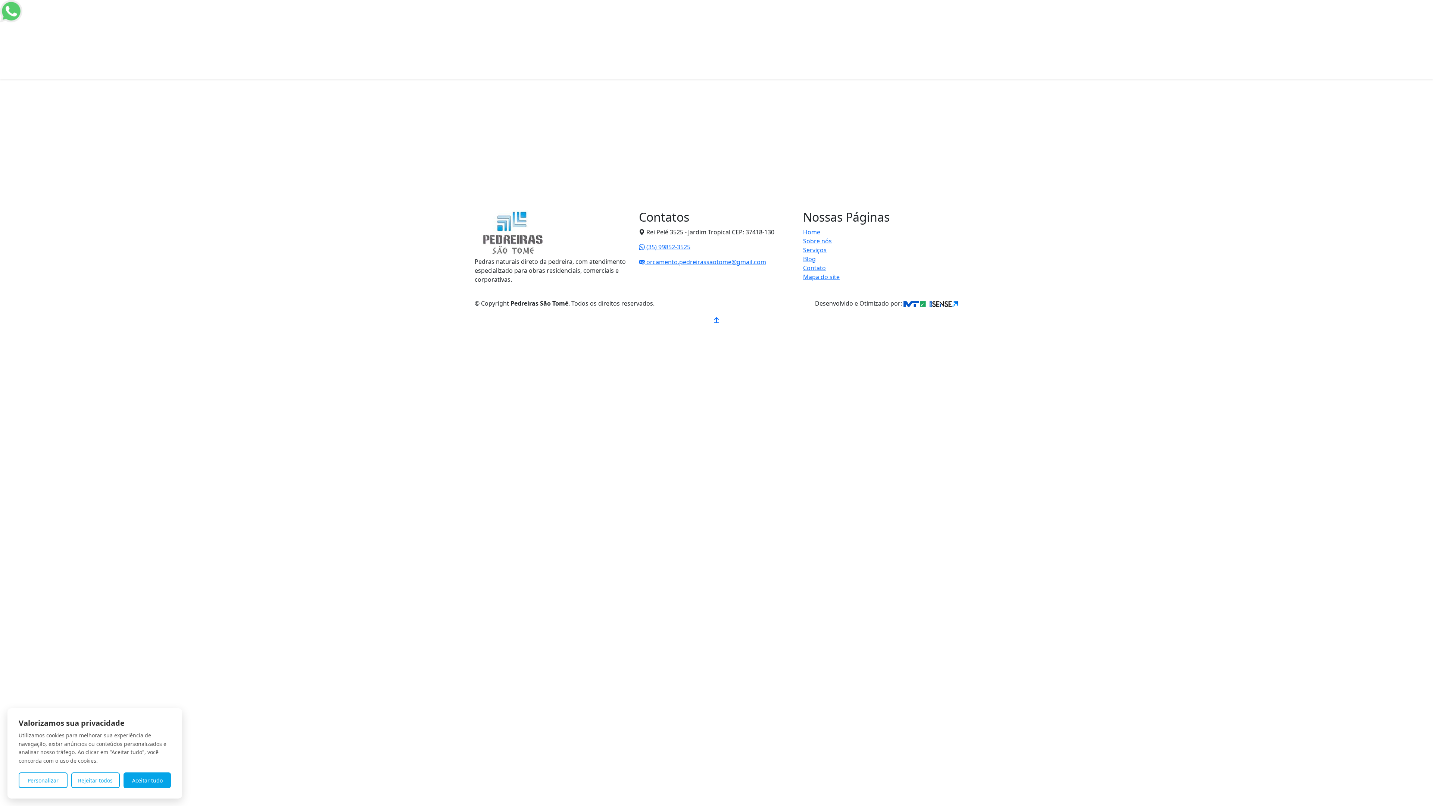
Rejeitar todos (95, 780)
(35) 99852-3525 (667, 247)
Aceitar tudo (147, 780)
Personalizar (43, 780)
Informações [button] (850, 28)
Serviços (815, 250)
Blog (809, 259)
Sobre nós (780, 28)
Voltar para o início (525, 222)
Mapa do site (821, 277)
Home (751, 28)
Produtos (813, 28)
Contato (890, 28)
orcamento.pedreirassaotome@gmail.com (705, 262)
